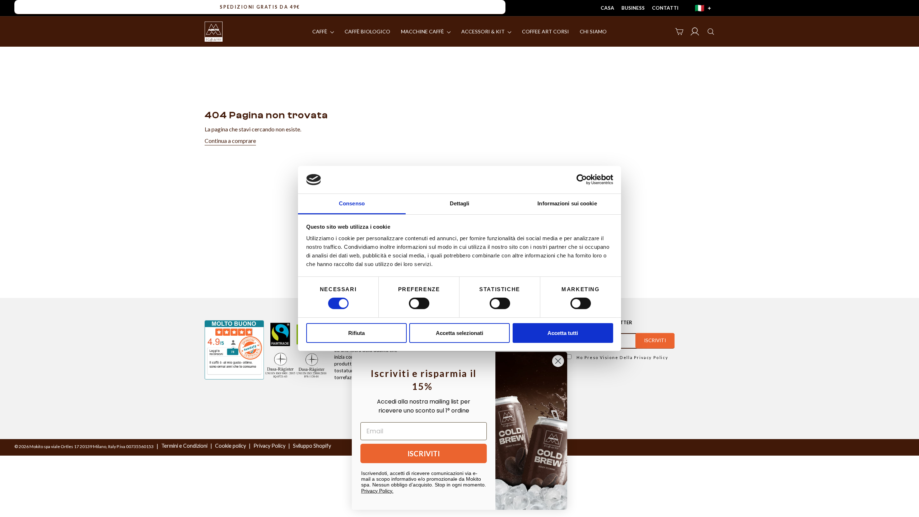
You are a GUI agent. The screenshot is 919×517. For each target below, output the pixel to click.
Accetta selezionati (459, 333)
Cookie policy (230, 446)
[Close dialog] (558, 361)
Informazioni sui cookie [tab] (567, 203)
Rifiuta (356, 333)
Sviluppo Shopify (312, 446)
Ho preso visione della (621, 357)
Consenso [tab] (352, 203)
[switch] (419, 303)
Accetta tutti (562, 333)
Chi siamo (593, 31)
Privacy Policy (651, 357)
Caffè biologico (367, 31)
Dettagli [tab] (460, 203)
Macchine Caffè (423, 31)
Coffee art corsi (545, 31)
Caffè (320, 31)
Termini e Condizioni (184, 446)
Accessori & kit (483, 31)
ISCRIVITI (423, 453)
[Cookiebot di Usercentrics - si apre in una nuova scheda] (581, 179)
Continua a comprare (230, 140)
